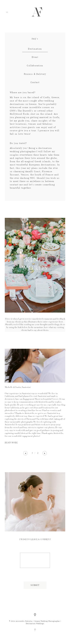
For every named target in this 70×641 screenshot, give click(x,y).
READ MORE (11, 442)
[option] (35, 396)
